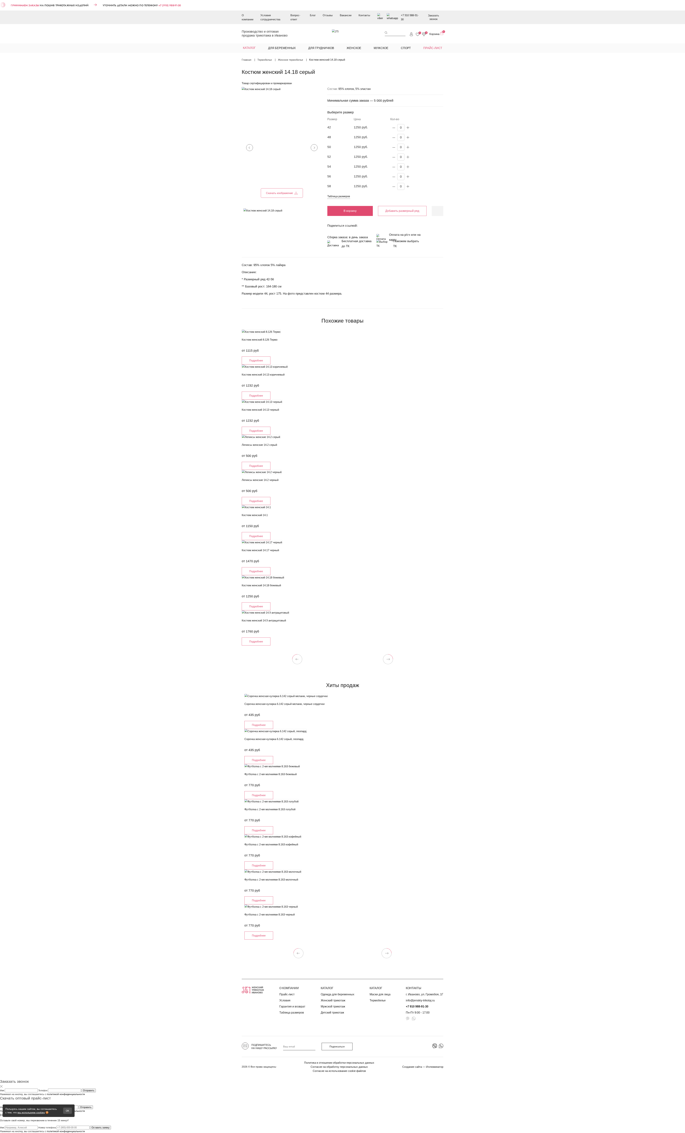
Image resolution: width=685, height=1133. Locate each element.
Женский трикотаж (333, 1000)
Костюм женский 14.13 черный (260, 409)
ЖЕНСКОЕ (354, 48)
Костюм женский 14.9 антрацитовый (264, 620)
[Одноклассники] (372, 225)
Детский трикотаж (332, 1012)
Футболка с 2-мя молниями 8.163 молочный (271, 879)
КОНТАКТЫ (413, 988)
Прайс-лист (287, 994)
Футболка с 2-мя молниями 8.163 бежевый (270, 774)
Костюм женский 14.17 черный (260, 550)
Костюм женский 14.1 (255, 515)
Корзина (436, 33)
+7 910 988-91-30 (409, 17)
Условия (284, 1000)
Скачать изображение (279, 193)
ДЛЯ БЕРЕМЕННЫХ (282, 48)
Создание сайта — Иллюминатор (422, 1066)
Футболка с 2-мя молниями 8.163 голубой (269, 809)
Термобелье (378, 1000)
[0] (417, 34)
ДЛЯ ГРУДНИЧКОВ (321, 48)
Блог (313, 15)
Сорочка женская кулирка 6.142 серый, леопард (273, 739)
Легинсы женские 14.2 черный (260, 479)
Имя (2, 1090)
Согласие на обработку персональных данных (339, 1066)
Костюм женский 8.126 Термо (259, 339)
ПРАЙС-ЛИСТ (432, 48)
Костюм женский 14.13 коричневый (263, 374)
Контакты (364, 15)
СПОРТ (406, 48)
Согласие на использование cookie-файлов (339, 1070)
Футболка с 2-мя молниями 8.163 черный (269, 914)
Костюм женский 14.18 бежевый (261, 585)
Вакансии (345, 15)
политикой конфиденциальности (66, 1094)
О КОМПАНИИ (289, 988)
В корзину (350, 210)
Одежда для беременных (337, 994)
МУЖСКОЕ (381, 48)
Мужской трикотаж (333, 1006)
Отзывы (328, 15)
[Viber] (381, 225)
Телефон (43, 1090)
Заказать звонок (433, 17)
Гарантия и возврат (292, 1006)
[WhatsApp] (390, 225)
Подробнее (256, 360)
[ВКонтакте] (363, 225)
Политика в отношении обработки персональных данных (339, 1062)
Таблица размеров (338, 196)
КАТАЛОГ (327, 988)
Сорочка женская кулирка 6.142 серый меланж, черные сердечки (284, 703)
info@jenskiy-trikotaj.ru (420, 1000)
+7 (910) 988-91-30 (169, 5)
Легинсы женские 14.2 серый (259, 444)
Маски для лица (380, 994)
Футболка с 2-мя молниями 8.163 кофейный (271, 844)
